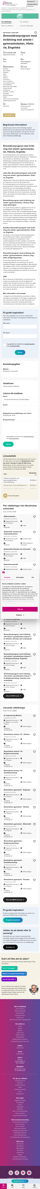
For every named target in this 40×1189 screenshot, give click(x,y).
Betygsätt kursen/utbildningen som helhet (17, 413)
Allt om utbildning (20, 1009)
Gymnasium (20, 1109)
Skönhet (20, 1154)
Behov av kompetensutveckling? (13, 974)
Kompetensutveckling (20, 1089)
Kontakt (20, 1028)
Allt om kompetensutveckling (20, 1122)
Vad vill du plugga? (9, 968)
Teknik (5, 97)
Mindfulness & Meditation (20, 1157)
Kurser (20, 1091)
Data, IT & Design (20, 1126)
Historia (5, 76)
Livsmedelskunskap (9, 83)
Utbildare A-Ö (20, 1017)
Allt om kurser (20, 1144)
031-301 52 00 (30, 6)
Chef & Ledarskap (20, 1124)
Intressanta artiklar (20, 1015)
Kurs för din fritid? (8, 979)
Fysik (4, 74)
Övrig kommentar (9, 420)
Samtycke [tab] (7, 577)
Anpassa (19, 615)
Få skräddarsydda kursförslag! (20, 1159)
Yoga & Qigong (20, 1148)
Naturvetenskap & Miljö (10, 86)
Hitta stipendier (20, 1013)
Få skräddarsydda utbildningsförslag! (20, 1137)
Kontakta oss (10, 947)
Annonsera (30, 1)
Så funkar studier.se (32, 4)
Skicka (8, 444)
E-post (5, 405)
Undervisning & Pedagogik (11, 99)
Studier (20, 1087)
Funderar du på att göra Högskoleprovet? (20, 1019)
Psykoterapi (6, 90)
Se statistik (8, 115)
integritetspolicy (29, 344)
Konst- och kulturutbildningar (20, 1111)
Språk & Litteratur (8, 95)
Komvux (20, 1104)
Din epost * (6, 333)
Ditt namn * (6, 323)
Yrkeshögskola (20, 1102)
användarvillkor (15, 346)
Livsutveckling (20, 1152)
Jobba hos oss (20, 1033)
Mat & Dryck (20, 1150)
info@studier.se (20, 1054)
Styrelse (20, 1030)
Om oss (20, 1026)
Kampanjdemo (20, 1094)
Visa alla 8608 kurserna (14, 900)
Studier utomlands (20, 1113)
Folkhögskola (20, 1107)
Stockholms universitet (10, 32)
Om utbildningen (6, 22)
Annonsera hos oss (20, 1081)
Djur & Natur (6, 71)
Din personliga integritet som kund (20, 1041)
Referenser (20, 1083)
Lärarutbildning (7, 85)
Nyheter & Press (20, 1035)
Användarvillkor (20, 1037)
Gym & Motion (20, 1146)
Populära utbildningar (20, 1011)
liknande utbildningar (14, 136)
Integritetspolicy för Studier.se (20, 1039)
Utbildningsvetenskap (9, 101)
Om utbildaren (24, 22)
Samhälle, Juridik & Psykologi (8, 92)
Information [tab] (20, 577)
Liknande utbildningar (26, 26)
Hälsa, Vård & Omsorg (20, 1128)
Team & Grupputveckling (20, 1135)
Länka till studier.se (20, 1085)
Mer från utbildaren (7, 26)
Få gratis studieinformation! (20, 1115)
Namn (5, 396)
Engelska (5, 72)
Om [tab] (33, 577)
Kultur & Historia (8, 81)
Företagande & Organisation (20, 1130)
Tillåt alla (20, 609)
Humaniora (6, 79)
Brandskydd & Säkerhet (20, 1133)
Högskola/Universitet (9, 55)
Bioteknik (5, 69)
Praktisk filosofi (7, 88)
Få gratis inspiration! (13, 920)
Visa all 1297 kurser (12, 696)
